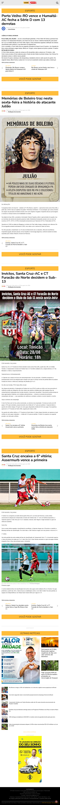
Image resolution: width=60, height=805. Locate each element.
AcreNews (11, 29)
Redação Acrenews (14, 112)
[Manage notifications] (56, 801)
